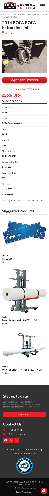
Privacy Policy (29, 453)
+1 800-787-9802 (28, 89)
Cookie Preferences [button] (23, 492)
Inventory (4, 14)
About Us (17, 453)
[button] (42, 5)
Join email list (24, 414)
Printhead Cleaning (33, 449)
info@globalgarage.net (17, 434)
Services (20, 449)
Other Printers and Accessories (26, 14)
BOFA (45, 14)
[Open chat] (44, 491)
